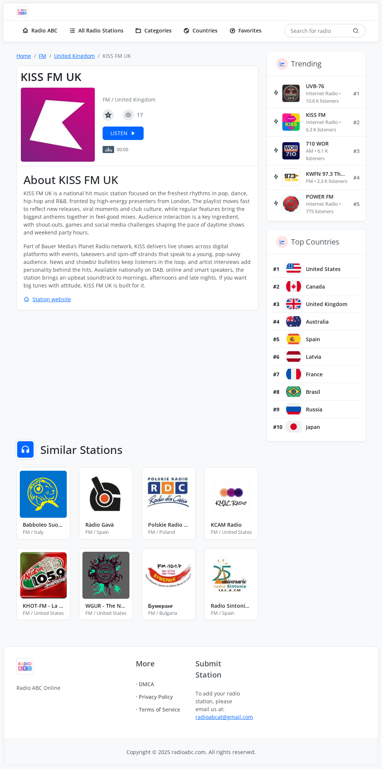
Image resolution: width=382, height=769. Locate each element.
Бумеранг (160, 605)
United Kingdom (74, 55)
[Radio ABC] (23, 12)
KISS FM (316, 114)
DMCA (146, 684)
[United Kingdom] (293, 303)
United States (323, 269)
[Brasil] (293, 391)
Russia (314, 409)
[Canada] (293, 286)
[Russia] (293, 409)
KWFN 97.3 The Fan (326, 173)
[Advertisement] (137, 370)
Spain (313, 339)
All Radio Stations (100, 30)
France (314, 374)
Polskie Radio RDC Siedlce (168, 524)
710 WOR (317, 143)
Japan (313, 426)
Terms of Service (159, 709)
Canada (315, 286)
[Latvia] (293, 356)
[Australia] (293, 321)
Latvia (313, 356)
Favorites (250, 30)
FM (42, 55)
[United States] (293, 268)
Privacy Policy (156, 696)
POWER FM (320, 196)
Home (23, 55)
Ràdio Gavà (99, 524)
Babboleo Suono (43, 524)
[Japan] (293, 426)
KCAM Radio (226, 524)
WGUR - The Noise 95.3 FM (105, 605)
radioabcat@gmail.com (224, 716)
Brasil (313, 391)
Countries (204, 30)
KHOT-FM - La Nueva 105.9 (43, 605)
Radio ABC (44, 30)
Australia (317, 321)
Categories (158, 30)
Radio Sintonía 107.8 (231, 605)
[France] (293, 374)
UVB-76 (315, 86)
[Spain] (293, 339)
